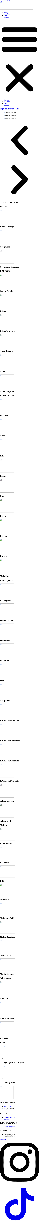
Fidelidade (7, 14)
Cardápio (6, 12)
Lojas (5, 15)
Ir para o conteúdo (5, 1)
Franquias (6, 17)
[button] (19, 58)
